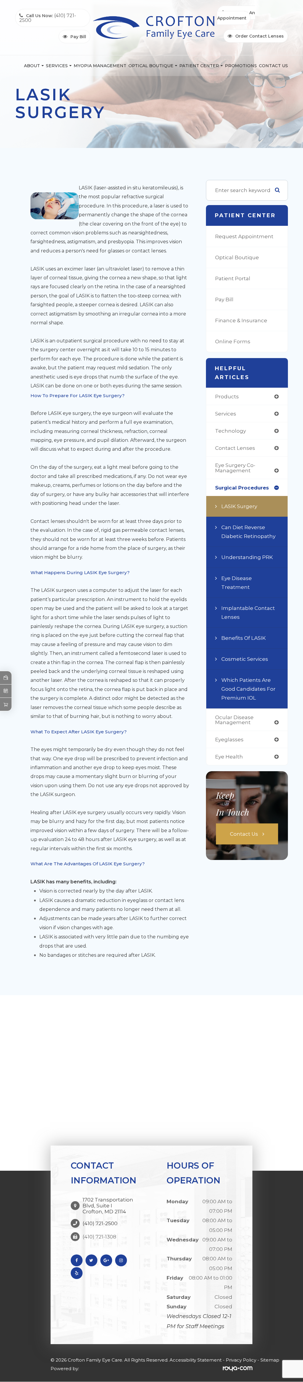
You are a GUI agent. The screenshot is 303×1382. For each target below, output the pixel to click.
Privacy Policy (241, 1360)
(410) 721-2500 (100, 1223)
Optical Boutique (237, 257)
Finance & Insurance (241, 320)
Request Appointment (244, 236)
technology (230, 431)
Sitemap (269, 1360)
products (227, 396)
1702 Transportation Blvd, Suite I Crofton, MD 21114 (108, 1206)
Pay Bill (224, 299)
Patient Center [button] (199, 65)
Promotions (241, 65)
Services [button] (57, 65)
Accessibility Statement (196, 1360)
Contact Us (273, 65)
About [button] (32, 65)
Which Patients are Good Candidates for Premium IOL (248, 689)
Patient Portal (232, 278)
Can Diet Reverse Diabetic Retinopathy (248, 531)
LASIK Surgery (239, 506)
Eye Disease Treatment (236, 582)
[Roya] (237, 1369)
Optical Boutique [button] (150, 65)
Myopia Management (100, 65)
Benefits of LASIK (243, 638)
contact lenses (235, 448)
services (225, 413)
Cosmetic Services (244, 659)
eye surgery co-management (235, 467)
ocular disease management (234, 719)
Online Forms (232, 341)
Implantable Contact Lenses (248, 612)
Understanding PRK (247, 557)
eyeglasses (229, 739)
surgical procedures (242, 487)
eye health (229, 756)
